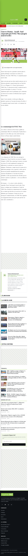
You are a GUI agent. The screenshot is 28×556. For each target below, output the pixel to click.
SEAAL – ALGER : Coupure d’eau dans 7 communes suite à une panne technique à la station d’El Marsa (16, 395)
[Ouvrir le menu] (26, 20)
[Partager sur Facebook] (5, 44)
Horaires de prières (5, 538)
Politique (3, 512)
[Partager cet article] (2, 44)
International (3, 519)
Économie (15, 23)
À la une (3, 23)
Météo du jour (4, 540)
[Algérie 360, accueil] (14, 20)
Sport (21, 23)
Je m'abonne (6, 444)
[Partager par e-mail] (14, 44)
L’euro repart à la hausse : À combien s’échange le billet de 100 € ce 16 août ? (17, 378)
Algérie (9, 23)
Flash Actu (3, 29)
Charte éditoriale (4, 526)
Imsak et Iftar (4, 543)
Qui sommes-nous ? (5, 524)
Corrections (3, 528)
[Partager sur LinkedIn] (11, 44)
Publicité (3, 533)
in (11, 504)
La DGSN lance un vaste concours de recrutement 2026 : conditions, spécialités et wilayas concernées (15, 390)
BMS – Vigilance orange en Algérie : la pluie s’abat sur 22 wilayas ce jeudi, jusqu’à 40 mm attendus (16, 372)
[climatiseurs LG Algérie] (14, 146)
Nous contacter (4, 531)
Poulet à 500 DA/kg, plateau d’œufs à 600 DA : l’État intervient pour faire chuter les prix (16, 384)
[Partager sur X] (8, 44)
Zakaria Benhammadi (10, 40)
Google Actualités (5, 545)
